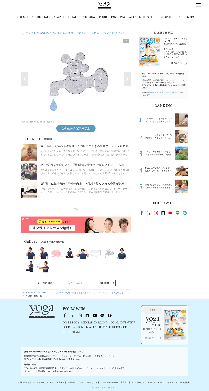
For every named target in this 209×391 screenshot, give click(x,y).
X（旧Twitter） (72, 315)
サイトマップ (171, 382)
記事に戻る (75, 282)
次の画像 (104, 282)
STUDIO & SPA (185, 17)
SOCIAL (71, 17)
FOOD (103, 17)
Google (185, 213)
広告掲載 (60, 382)
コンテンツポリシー (109, 382)
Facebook (142, 213)
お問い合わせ (24, 382)
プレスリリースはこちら (43, 382)
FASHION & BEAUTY (123, 17)
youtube (95, 315)
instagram (156, 213)
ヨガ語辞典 (185, 382)
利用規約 (71, 382)
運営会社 (125, 382)
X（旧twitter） (149, 213)
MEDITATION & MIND (50, 17)
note (163, 213)
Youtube (170, 213)
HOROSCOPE (164, 17)
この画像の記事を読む (76, 128)
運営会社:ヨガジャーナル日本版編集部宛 (163, 92)
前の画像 (47, 282)
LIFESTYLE (146, 17)
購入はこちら (177, 63)
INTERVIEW (87, 17)
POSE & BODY (24, 17)
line (177, 213)
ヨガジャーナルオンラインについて (147, 382)
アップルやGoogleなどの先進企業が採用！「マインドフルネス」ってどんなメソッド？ (76, 33)
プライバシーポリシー (87, 382)
